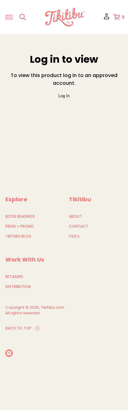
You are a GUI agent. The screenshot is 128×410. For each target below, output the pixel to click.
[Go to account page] (106, 18)
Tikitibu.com (52, 307)
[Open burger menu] (9, 17)
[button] (23, 17)
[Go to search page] (23, 17)
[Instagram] (9, 353)
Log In (64, 95)
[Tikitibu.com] (65, 17)
